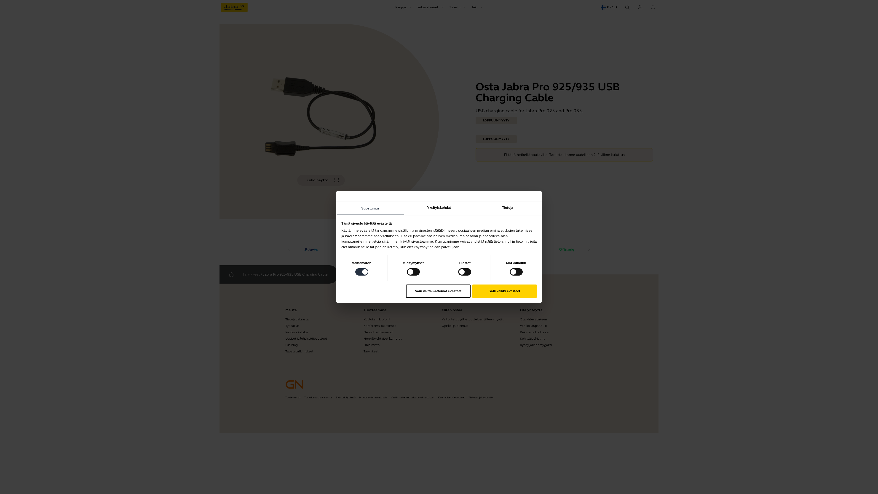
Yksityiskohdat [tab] (439, 207)
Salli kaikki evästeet (504, 291)
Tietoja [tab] (507, 207)
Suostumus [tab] (370, 208)
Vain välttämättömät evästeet (438, 291)
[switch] (413, 272)
